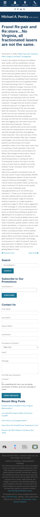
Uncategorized (26, 56)
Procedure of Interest (10, 343)
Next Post (33, 253)
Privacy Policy (26, 499)
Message (5, 361)
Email (4, 352)
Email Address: (7, 287)
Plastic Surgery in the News (11, 56)
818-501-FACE (12, 497)
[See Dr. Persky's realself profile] (5, 447)
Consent (5, 379)
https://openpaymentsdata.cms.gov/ (20, 491)
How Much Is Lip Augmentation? (14, 420)
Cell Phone (6, 335)
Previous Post (8, 253)
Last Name (6, 318)
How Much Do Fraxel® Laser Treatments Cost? (20, 425)
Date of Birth (7, 326)
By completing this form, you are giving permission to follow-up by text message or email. (19, 386)
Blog (20, 54)
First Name (6, 309)
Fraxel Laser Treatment (30, 54)
